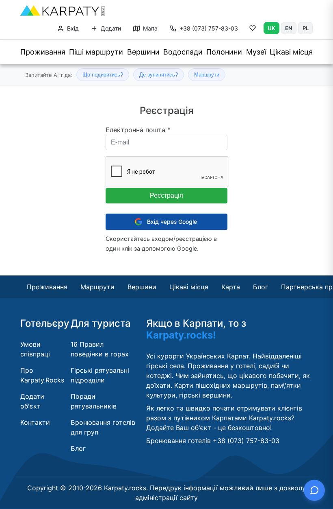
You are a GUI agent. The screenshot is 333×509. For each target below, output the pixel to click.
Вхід (72, 28)
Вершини (143, 52)
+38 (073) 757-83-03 (208, 28)
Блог (260, 287)
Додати (110, 28)
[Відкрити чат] (314, 490)
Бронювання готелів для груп (103, 427)
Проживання (42, 52)
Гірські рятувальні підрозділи (100, 375)
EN (288, 28)
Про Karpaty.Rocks (42, 375)
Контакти (35, 422)
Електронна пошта (138, 130)
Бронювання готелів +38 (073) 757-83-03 (212, 441)
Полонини (224, 52)
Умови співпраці (35, 349)
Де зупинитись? (158, 75)
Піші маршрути (96, 52)
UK (271, 28)
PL (306, 28)
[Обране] (252, 29)
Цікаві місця (291, 52)
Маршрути (206, 75)
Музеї (256, 52)
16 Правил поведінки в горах (100, 349)
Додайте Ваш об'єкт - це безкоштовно (208, 428)
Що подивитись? (102, 75)
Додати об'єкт (32, 401)
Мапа (149, 28)
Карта (230, 287)
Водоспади (183, 52)
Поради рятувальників (94, 401)
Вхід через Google (172, 221)
